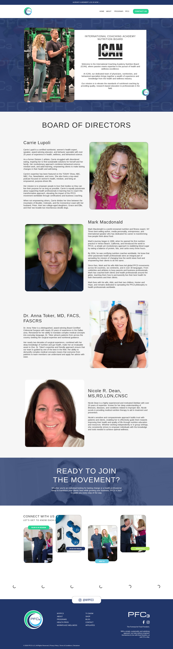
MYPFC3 (60, 613)
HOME (102, 11)
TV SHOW (89, 613)
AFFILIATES (90, 625)
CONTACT (89, 622)
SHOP (87, 616)
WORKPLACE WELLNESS (67, 625)
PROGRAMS (62, 619)
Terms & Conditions (66, 645)
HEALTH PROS (63, 622)
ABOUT (108, 11)
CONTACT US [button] (141, 11)
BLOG (87, 619)
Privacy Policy (54, 645)
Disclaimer (76, 645)
